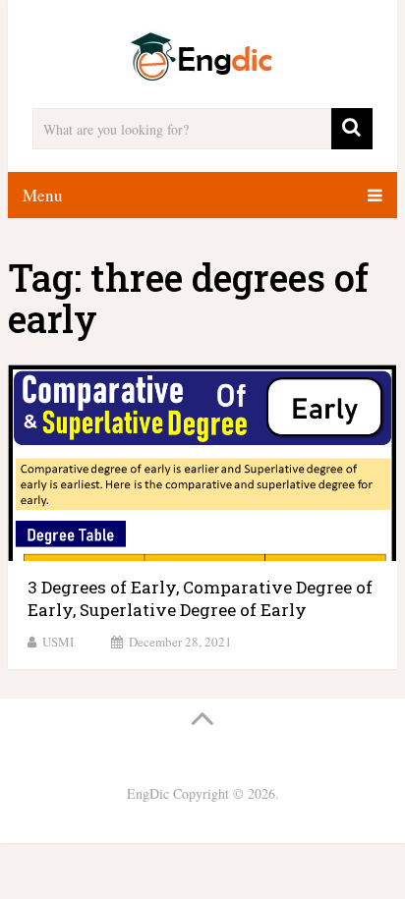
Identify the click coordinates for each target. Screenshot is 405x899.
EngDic (148, 793)
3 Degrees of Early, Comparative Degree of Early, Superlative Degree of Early (200, 599)
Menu (43, 195)
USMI (58, 641)
